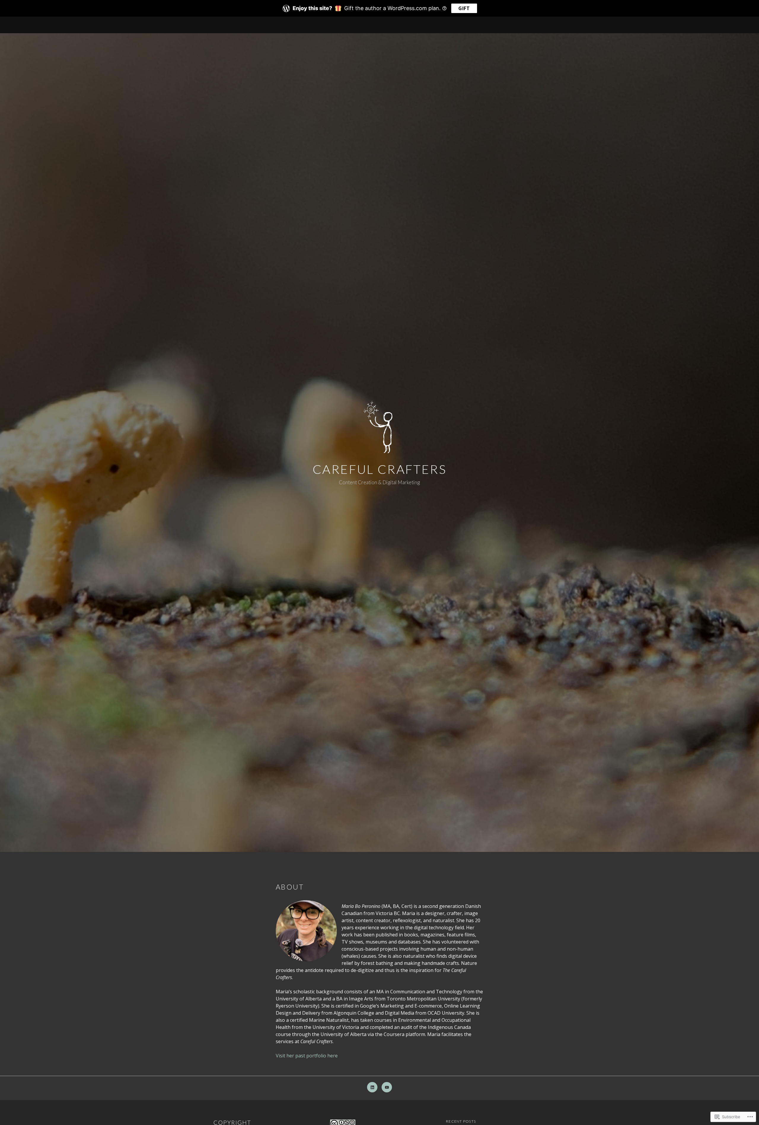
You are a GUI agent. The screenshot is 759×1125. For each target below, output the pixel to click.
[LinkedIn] (372, 1087)
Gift (464, 8)
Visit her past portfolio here (307, 1055)
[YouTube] (387, 1087)
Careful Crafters (379, 469)
